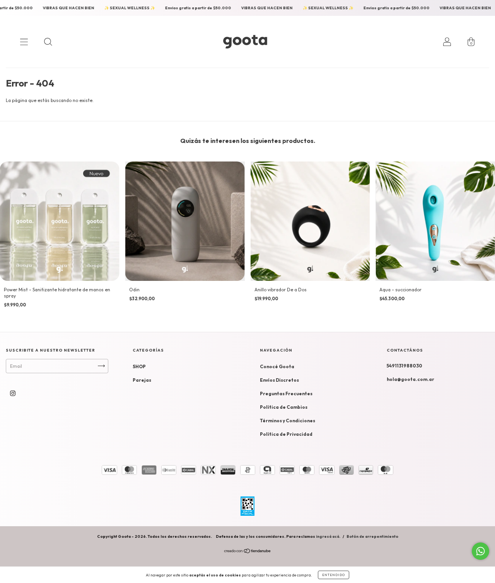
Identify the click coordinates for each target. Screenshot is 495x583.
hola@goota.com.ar (410, 379)
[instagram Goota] (13, 393)
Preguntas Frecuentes (286, 393)
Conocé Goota (277, 366)
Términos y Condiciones (287, 420)
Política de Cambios (283, 407)
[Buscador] (48, 42)
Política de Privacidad (286, 434)
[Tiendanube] (248, 552)
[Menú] (24, 42)
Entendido (333, 575)
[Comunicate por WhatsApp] (480, 551)
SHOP (139, 366)
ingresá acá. (328, 536)
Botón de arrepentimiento (372, 536)
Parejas (142, 380)
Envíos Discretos (279, 380)
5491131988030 (404, 366)
